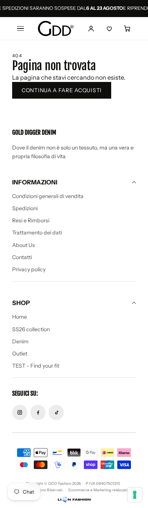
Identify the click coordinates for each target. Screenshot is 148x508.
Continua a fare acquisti (62, 90)
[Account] (91, 28)
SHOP (21, 303)
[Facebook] (38, 412)
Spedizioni (25, 208)
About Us (23, 245)
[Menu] (20, 28)
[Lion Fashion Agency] (74, 499)
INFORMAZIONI (34, 182)
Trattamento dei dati (37, 232)
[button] (127, 28)
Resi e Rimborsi (30, 220)
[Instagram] (19, 412)
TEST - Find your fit (35, 365)
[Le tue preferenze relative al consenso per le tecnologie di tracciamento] (135, 495)
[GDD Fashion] (56, 28)
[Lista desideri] (109, 28)
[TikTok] (56, 412)
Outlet (19, 353)
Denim (20, 341)
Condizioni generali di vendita (47, 196)
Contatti (22, 257)
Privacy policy (29, 269)
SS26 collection (31, 329)
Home (19, 316)
